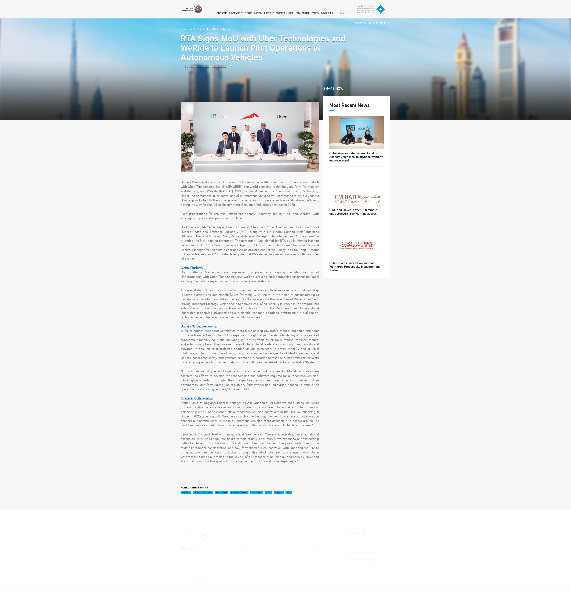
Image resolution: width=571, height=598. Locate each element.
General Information (323, 13)
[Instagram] (377, 22)
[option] (250, 137)
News (226, 29)
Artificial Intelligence (203, 492)
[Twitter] (370, 22)
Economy (269, 13)
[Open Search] (350, 14)
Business (185, 492)
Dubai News (257, 492)
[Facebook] (374, 22)
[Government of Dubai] (192, 9)
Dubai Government (239, 492)
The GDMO (248, 521)
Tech (289, 492)
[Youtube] (381, 22)
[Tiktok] (388, 22)
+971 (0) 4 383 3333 (363, 539)
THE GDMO (222, 13)
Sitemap (185, 592)
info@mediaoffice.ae (364, 546)
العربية (342, 13)
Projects (278, 492)
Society (258, 13)
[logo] (195, 523)
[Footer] (195, 568)
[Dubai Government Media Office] (373, 10)
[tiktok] (385, 553)
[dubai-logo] (195, 553)
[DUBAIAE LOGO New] (195, 538)
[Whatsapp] (385, 22)
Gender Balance (284, 13)
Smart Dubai (221, 492)
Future (248, 13)
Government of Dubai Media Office (200, 29)
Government (236, 13)
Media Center (302, 13)
